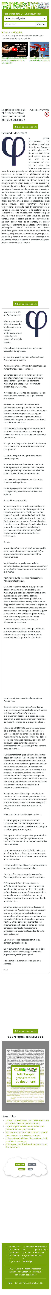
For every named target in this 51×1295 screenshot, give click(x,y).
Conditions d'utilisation (20, 1271)
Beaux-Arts (14, 1246)
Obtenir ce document (26, 126)
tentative (32, 1164)
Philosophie (16, 32)
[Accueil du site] (25, 4)
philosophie (20, 1164)
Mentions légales (33, 1268)
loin (30, 1169)
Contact (19, 1268)
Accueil (5, 32)
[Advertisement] (25, 86)
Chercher (41, 24)
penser (21, 1169)
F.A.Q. (11, 1268)
